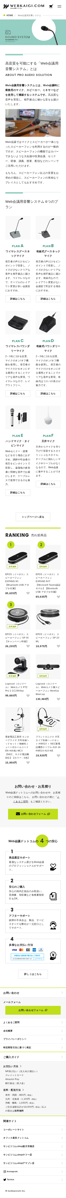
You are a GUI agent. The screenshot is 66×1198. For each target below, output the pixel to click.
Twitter (10, 1179)
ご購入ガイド (11, 1057)
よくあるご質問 (11, 1022)
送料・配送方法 (12, 1090)
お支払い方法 (10, 1066)
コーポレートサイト (13, 1129)
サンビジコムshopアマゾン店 (18, 1163)
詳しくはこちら (33, 974)
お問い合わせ (11, 992)
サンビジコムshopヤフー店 (17, 1154)
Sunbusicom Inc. (16, 1190)
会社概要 (8, 1031)
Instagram (12, 1171)
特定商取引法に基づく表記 (17, 1047)
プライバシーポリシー (14, 1039)
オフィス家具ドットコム (16, 1138)
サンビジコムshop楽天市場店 (18, 1146)
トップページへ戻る (33, 516)
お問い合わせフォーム (33, 813)
